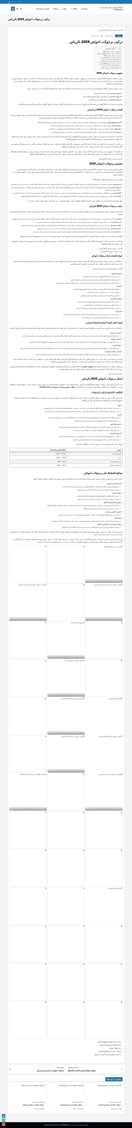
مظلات (74, 8)
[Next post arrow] (10, 1069)
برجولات (56, 8)
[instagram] (12, 2)
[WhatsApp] (3, 1120)
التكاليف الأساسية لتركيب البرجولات (110, 66)
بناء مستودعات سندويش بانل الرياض (110, 1045)
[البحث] (21, 8)
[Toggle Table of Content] (119, 48)
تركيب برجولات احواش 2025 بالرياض (109, 58)
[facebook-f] (21, 2)
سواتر (64, 8)
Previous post (73, 1067)
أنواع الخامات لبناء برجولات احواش (110, 60)
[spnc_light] (17, 9)
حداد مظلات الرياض (115, 1048)
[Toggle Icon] (13, 9)
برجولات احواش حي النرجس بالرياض (50, 1070)
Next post (60, 1067)
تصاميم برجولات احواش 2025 (112, 56)
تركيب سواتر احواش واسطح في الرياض (109, 1042)
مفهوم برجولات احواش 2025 (111, 51)
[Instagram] (3, 1124)
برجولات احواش (88, 366)
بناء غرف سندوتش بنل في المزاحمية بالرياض (107, 1054)
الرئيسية (84, 8)
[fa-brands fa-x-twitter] (18, 2)
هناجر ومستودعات (42, 8)
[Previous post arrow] (122, 1069)
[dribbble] (15, 2)
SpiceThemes (55, 1125)
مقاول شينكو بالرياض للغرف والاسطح (82, 1070)
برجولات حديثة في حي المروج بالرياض (109, 1051)
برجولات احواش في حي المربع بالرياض (71, 1105)
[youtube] (9, 2)
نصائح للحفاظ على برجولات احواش (109, 68)
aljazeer (107, 36)
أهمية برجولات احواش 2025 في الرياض (107, 53)
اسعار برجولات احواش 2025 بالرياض (109, 64)
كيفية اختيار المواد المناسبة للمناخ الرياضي (108, 61)
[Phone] (3, 1116)
